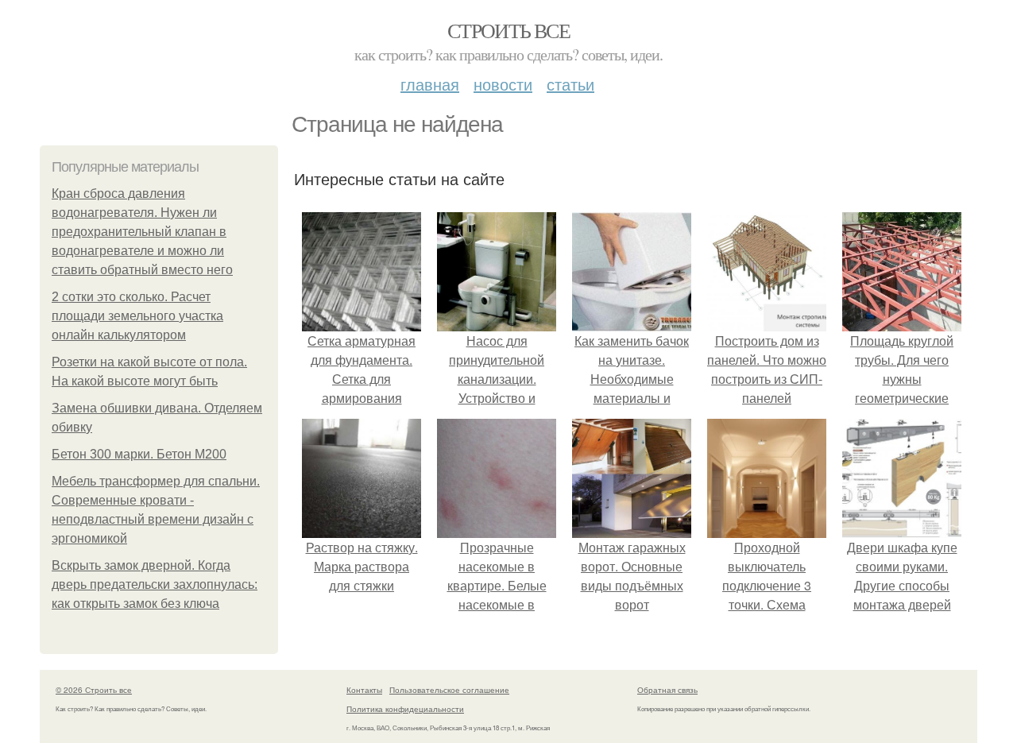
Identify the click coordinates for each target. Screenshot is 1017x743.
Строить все (508, 30)
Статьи (570, 83)
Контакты (364, 689)
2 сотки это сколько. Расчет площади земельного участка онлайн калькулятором (137, 316)
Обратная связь (667, 689)
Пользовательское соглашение (449, 689)
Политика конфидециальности (405, 708)
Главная (429, 83)
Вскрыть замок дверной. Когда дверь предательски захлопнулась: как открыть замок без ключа (154, 584)
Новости (503, 83)
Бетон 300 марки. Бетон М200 (139, 454)
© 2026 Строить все (94, 689)
